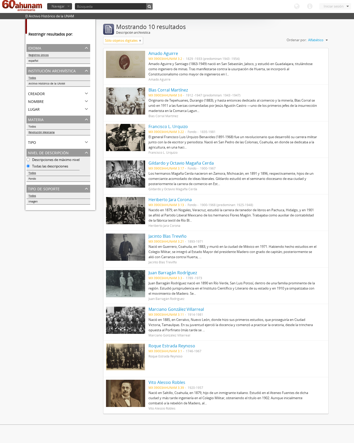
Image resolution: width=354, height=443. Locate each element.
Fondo (32, 178)
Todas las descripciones (49, 166)
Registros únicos (39, 55)
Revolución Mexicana (42, 132)
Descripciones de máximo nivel (55, 159)
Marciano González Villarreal (176, 309)
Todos (32, 78)
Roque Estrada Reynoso (171, 346)
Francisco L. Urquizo (168, 126)
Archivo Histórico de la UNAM (47, 83)
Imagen (33, 201)
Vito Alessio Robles (166, 382)
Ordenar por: (297, 40)
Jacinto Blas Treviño (167, 236)
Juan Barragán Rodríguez (172, 273)
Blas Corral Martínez (168, 90)
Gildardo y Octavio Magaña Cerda (181, 163)
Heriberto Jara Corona (170, 199)
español (33, 60)
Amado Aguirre (163, 53)
